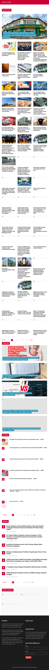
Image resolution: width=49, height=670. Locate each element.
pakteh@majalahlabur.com (37, 638)
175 (26, 340)
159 (24, 582)
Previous (5, 582)
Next (33, 582)
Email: (26, 651)
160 (26, 582)
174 (23, 340)
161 (29, 582)
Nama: (26, 646)
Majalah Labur (6, 2)
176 (28, 340)
